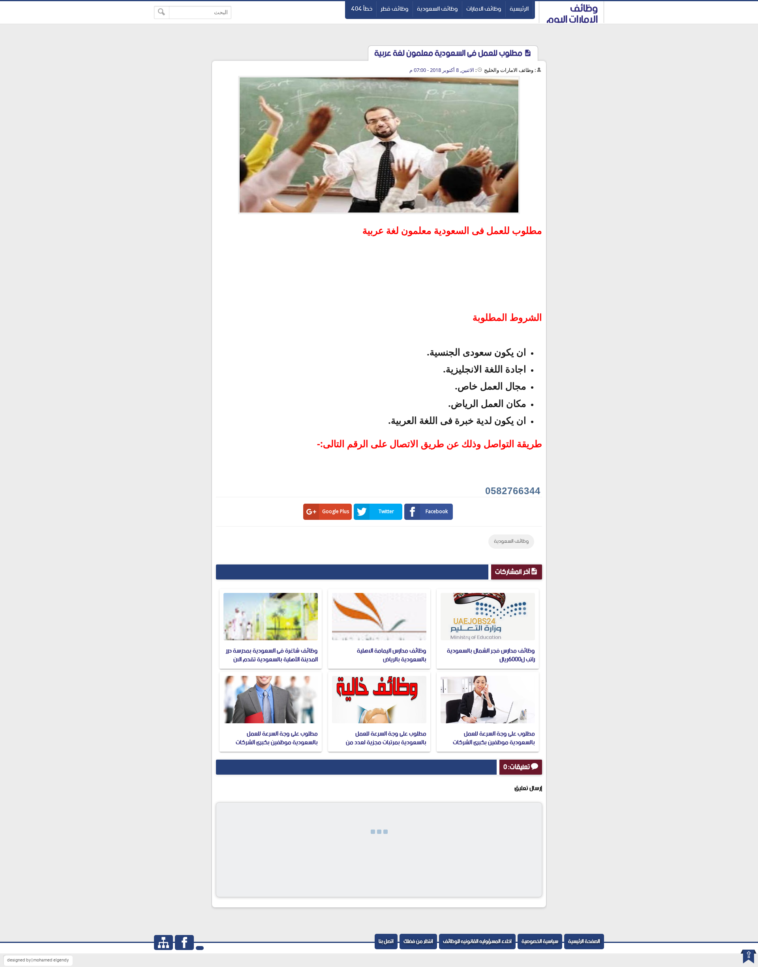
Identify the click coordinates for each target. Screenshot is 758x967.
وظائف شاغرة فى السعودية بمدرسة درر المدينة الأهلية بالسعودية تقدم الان (272, 655)
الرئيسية (519, 9)
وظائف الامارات (483, 9)
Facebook (437, 511)
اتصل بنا (386, 941)
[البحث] (161, 12)
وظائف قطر (395, 9)
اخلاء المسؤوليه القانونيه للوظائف (477, 941)
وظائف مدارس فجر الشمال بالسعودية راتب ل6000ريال (491, 655)
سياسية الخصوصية (540, 941)
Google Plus (335, 511)
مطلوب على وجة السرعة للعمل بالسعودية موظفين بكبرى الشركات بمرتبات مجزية (494, 742)
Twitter (386, 511)
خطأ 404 (361, 9)
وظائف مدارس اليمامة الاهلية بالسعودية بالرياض (391, 655)
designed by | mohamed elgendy (38, 960)
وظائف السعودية (437, 9)
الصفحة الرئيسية (584, 941)
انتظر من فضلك (418, 941)
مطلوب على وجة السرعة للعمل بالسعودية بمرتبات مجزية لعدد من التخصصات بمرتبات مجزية (386, 742)
